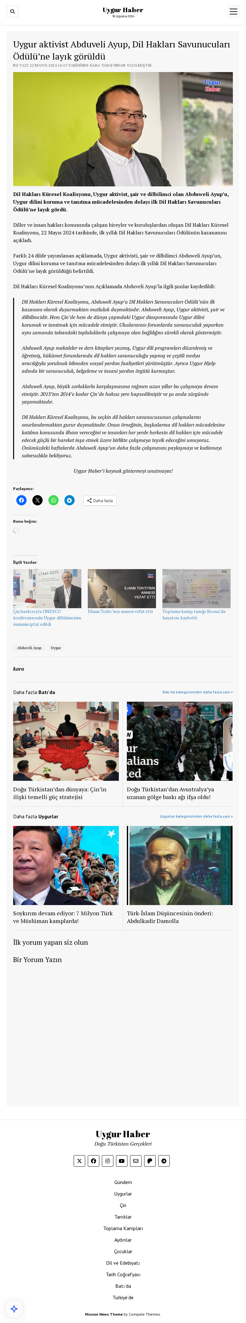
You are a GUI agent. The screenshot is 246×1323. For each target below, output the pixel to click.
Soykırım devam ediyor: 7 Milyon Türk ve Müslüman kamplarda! (63, 917)
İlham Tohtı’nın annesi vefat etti (120, 611)
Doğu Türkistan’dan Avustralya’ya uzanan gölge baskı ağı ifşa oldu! (170, 793)
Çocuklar (123, 1251)
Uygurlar (123, 1193)
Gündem (123, 1182)
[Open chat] (14, 1309)
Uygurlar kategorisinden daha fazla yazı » (196, 816)
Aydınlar (123, 1240)
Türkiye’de (123, 1297)
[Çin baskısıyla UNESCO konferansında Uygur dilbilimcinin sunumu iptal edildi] (47, 588)
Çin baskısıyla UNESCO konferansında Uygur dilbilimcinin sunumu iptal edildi (47, 617)
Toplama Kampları (123, 1228)
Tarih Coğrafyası (123, 1274)
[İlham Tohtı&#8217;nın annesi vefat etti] (122, 588)
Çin (123, 1205)
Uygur (56, 647)
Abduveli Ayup (29, 647)
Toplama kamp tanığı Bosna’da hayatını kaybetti (194, 614)
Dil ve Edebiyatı (123, 1263)
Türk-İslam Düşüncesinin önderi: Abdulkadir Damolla (170, 917)
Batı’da (123, 1286)
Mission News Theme (104, 1314)
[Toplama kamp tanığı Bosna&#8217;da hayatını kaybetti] (196, 588)
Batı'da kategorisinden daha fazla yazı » (198, 692)
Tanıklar (123, 1216)
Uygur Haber (123, 9)
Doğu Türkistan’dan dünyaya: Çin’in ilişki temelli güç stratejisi (59, 793)
